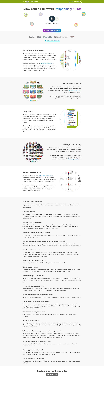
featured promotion (73, 159)
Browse (36, 1)
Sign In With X (52, 30)
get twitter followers (46, 63)
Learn (31, 1)
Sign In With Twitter (52, 374)
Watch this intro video (53, 41)
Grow (27, 1)
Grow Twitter (76, 1)
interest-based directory (46, 175)
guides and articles (74, 90)
